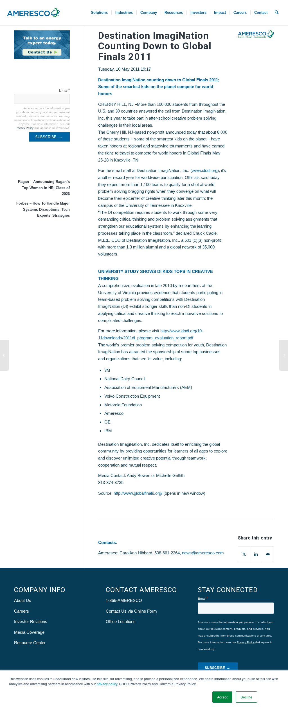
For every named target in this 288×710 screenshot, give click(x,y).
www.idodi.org (204, 170)
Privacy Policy (24, 127)
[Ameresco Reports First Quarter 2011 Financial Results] (4, 355)
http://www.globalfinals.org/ (138, 493)
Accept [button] (222, 697)
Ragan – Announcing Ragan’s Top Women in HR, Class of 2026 (44, 188)
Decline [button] (246, 697)
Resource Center (30, 642)
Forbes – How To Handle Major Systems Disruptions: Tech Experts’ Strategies (43, 209)
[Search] (276, 12)
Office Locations (121, 621)
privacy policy (107, 683)
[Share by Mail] (268, 554)
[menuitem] (99, 12)
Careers (21, 611)
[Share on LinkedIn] (256, 554)
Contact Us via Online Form (131, 611)
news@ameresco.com (203, 552)
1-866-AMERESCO (124, 600)
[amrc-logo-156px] (33, 12)
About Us (22, 600)
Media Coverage (29, 632)
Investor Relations (30, 621)
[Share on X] (244, 554)
